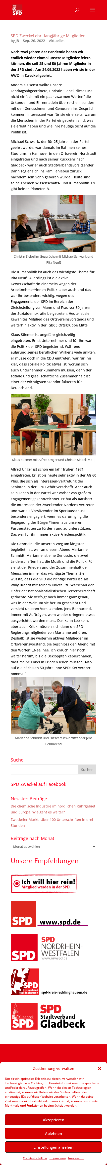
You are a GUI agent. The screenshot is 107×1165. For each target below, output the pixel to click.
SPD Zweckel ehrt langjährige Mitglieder (48, 36)
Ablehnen (53, 1133)
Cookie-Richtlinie (35, 1158)
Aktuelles (56, 40)
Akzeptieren (53, 1119)
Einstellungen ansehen (53, 1147)
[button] (99, 1068)
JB (17, 40)
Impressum (58, 1158)
